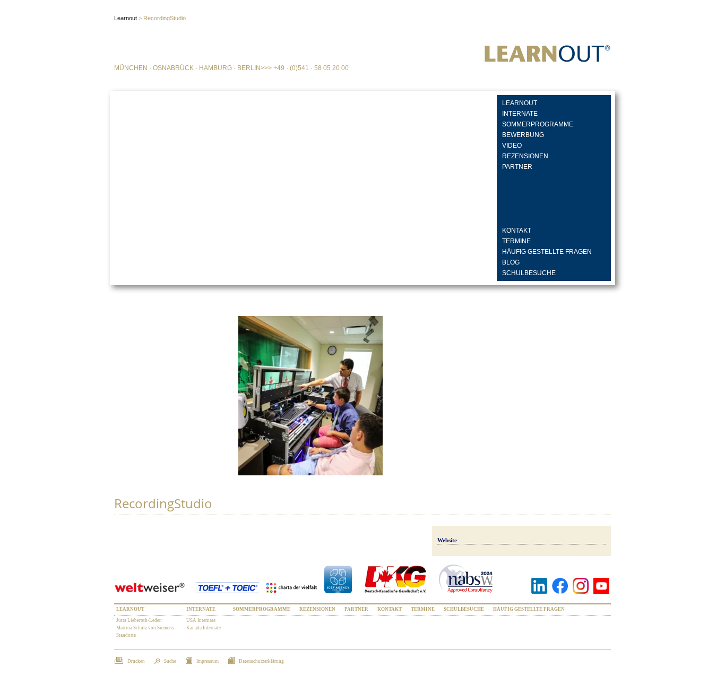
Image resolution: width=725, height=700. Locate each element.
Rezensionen (525, 156)
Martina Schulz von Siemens (145, 627)
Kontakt (516, 230)
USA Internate (200, 620)
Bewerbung (523, 135)
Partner (517, 166)
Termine (516, 241)
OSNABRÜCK (173, 68)
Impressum (207, 661)
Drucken (135, 661)
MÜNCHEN (131, 68)
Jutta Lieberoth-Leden (139, 620)
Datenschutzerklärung (261, 661)
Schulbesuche (529, 273)
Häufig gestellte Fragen (547, 251)
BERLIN (249, 68)
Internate (520, 113)
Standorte (126, 635)
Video (512, 145)
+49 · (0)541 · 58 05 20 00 (311, 68)
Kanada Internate (203, 627)
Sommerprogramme (537, 124)
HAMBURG (215, 68)
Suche (169, 661)
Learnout (519, 103)
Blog (511, 262)
